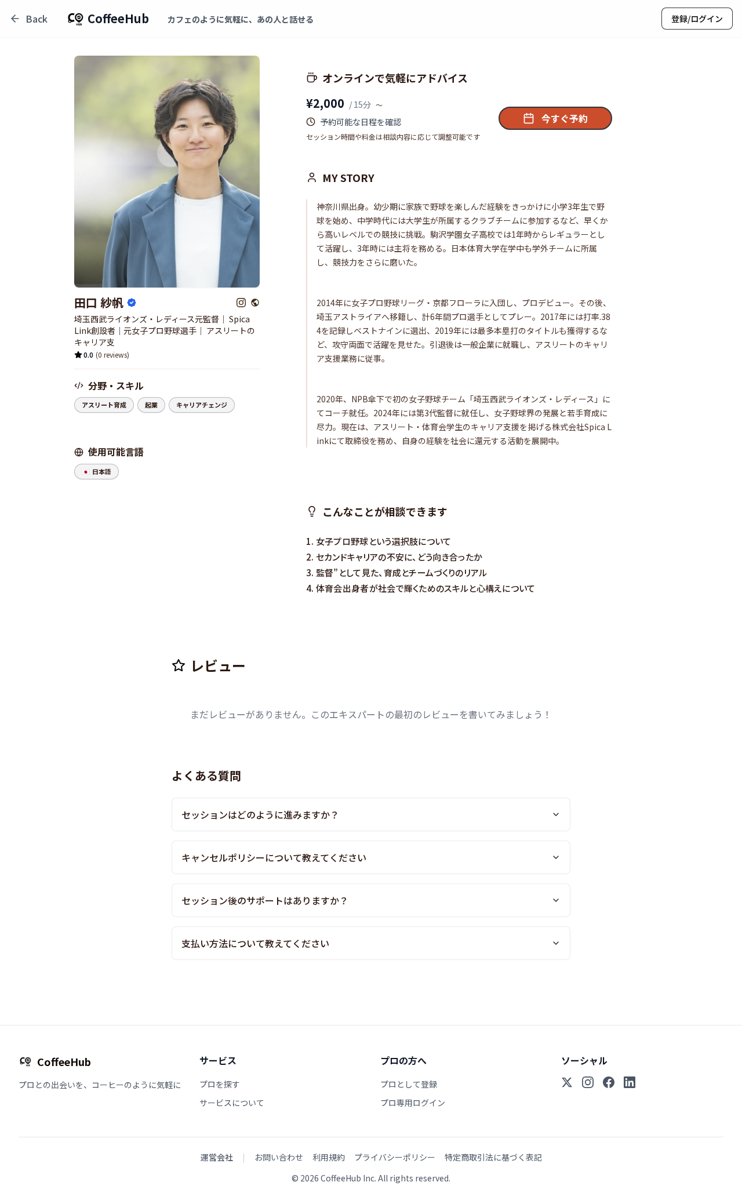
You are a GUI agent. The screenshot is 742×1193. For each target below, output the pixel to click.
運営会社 (217, 1157)
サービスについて (231, 1102)
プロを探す (219, 1084)
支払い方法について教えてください (255, 943)
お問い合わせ (278, 1157)
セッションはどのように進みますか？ (260, 814)
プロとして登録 (408, 1084)
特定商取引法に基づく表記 (493, 1157)
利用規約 (328, 1157)
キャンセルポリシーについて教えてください (273, 857)
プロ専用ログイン (412, 1102)
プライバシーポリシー (394, 1157)
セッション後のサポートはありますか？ (264, 900)
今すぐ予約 (564, 118)
